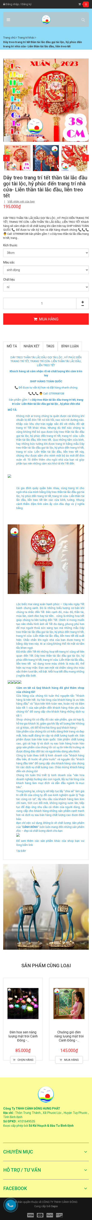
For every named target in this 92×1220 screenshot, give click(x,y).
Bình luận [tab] (70, 346)
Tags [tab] (50, 346)
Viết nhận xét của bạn (21, 201)
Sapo (54, 1206)
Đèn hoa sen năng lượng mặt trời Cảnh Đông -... (23, 1036)
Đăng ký (26, 4)
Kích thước (10, 245)
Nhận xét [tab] (32, 346)
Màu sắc (9, 262)
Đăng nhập (12, 4)
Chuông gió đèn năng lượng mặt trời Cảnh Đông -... (69, 1036)
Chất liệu (9, 279)
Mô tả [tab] (12, 346)
